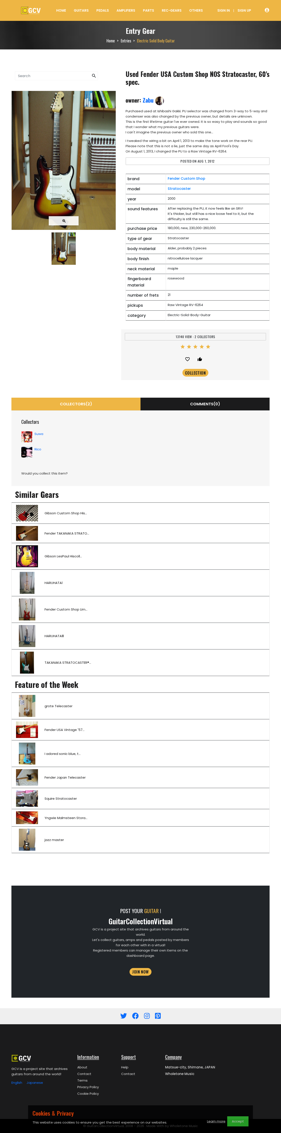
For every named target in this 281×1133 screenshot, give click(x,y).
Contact (84, 1073)
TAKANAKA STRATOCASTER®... (68, 662)
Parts (148, 10)
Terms (82, 1080)
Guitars (81, 10)
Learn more (216, 1121)
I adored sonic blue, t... (63, 753)
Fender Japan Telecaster (65, 777)
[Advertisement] (63, 306)
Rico (37, 449)
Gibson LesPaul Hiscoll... (63, 556)
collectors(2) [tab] (76, 404)
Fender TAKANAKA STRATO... (67, 533)
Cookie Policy (88, 1093)
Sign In (223, 10)
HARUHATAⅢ (54, 636)
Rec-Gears (172, 10)
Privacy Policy (88, 1087)
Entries (126, 41)
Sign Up (244, 10)
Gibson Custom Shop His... (66, 513)
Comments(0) (205, 404)
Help (124, 1067)
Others (196, 10)
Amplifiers (126, 10)
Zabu (149, 100)
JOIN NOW (140, 972)
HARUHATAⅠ (54, 582)
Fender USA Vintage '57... (65, 729)
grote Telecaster (58, 706)
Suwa (38, 433)
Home (61, 10)
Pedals (102, 10)
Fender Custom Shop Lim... (66, 609)
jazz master (54, 839)
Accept (238, 1121)
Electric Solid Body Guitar (156, 41)
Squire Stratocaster (61, 798)
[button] (94, 76)
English (16, 1082)
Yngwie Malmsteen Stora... (66, 817)
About (82, 1067)
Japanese (35, 1082)
